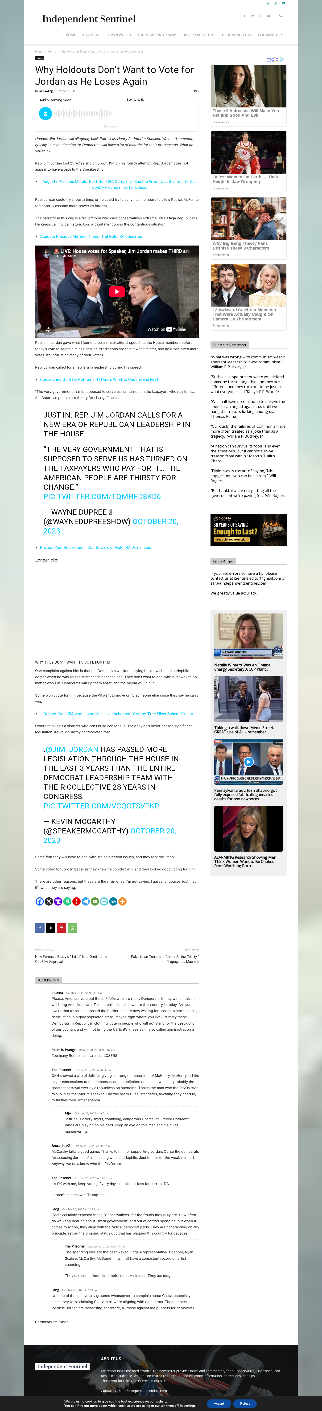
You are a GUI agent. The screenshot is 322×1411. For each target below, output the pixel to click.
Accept (219, 1403)
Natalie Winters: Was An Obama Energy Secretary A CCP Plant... (242, 667)
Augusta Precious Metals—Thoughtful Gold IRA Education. (92, 236)
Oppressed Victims (198, 35)
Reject (245, 1403)
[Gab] (67, 901)
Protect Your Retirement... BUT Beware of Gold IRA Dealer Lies (95, 547)
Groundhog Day (237, 35)
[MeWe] (113, 901)
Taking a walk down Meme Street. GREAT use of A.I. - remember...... (244, 730)
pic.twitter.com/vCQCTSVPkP (101, 805)
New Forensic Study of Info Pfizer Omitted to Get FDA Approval (71, 959)
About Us (90, 35)
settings (190, 1406)
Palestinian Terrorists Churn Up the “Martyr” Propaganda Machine (165, 959)
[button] (281, 16)
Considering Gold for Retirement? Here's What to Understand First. (99, 379)
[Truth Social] (58, 901)
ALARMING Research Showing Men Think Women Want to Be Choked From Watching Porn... (245, 861)
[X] (275, 3)
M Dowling (46, 91)
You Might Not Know (157, 35)
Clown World (118, 35)
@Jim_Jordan (72, 749)
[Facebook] (260, 3)
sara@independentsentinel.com (143, 1390)
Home (71, 35)
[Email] (95, 901)
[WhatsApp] (72, 928)
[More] (122, 901)
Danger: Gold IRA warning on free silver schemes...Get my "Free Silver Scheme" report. (120, 713)
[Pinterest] (267, 3)
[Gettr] (76, 901)
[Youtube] (283, 3)
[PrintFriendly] (104, 901)
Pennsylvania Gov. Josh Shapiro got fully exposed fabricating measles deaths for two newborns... (245, 794)
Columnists (269, 35)
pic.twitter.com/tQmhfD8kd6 (102, 496)
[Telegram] (86, 901)
